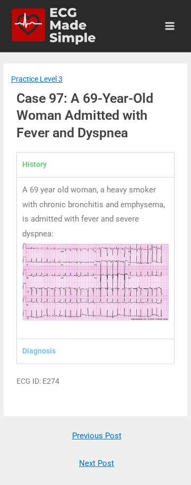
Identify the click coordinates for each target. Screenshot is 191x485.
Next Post (96, 463)
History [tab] (34, 164)
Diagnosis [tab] (39, 351)
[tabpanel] (95, 258)
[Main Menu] (170, 26)
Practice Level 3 (37, 79)
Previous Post (96, 435)
